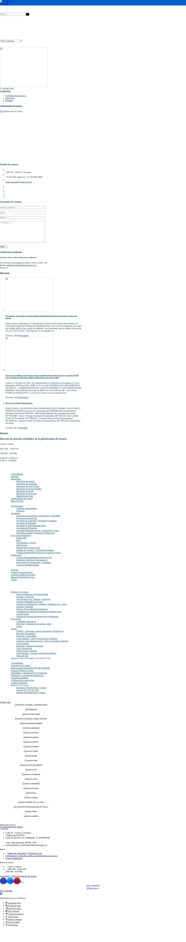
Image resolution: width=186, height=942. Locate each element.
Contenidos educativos (26, 621)
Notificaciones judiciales (26, 651)
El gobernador (17, 506)
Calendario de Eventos (20, 665)
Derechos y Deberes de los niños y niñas (33, 624)
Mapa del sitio (22, 656)
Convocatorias (22, 643)
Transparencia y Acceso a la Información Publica (15, 583)
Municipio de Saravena (26, 494)
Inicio (7, 469)
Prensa (8, 567)
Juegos (19, 626)
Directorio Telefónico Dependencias (19, 403)
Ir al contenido (6, 891)
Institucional (16, 555)
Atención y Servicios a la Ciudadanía (14, 588)
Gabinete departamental (26, 508)
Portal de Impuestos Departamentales (32, 594)
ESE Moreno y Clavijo (26, 543)
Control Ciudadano (19, 683)
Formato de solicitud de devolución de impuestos (37, 616)
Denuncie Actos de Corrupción (29, 646)
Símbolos (15, 476)
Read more (23, 335)
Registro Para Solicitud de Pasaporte (32, 609)
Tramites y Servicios (19, 592)
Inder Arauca (22, 545)
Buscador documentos (25, 634)
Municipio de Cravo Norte (27, 486)
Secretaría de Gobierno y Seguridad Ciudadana (36, 521)
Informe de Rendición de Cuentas (30, 692)
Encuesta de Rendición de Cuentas (31, 688)
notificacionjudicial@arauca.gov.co (21, 265)
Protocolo (20, 511)
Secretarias (15, 513)
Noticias (14, 570)
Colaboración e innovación (22, 680)
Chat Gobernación (24, 648)
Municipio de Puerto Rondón (28, 489)
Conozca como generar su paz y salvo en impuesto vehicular (42, 641)
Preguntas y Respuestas (26, 636)
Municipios (16, 479)
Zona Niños (16, 619)
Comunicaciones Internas (22, 572)
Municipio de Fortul (24, 491)
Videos (14, 579)
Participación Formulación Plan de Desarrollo (30, 668)
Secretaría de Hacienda (26, 523)
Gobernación (11, 503)
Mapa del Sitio (17, 501)
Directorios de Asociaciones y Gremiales (33, 562)
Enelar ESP (21, 538)
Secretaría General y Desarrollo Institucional (35, 533)
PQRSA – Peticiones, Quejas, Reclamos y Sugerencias (39, 631)
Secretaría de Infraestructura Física (31, 525)
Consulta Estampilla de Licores (29, 602)
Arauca (8, 471)
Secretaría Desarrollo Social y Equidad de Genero (37, 530)
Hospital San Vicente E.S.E (28, 548)
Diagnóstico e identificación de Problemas (29, 673)
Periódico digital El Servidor (23, 575)
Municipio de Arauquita (26, 484)
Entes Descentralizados (21, 535)
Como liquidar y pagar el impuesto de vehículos (36, 638)
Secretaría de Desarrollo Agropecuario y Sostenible (38, 516)
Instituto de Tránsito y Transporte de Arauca (35, 550)
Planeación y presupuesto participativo (27, 675)
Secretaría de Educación (26, 518)
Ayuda (14, 629)
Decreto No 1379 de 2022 (27, 690)
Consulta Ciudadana (19, 678)
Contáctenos (5, 91)
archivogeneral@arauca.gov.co (18, 182)
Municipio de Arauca (25, 481)
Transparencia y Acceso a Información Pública (36, 653)
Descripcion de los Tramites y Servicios (33, 599)
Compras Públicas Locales (22, 670)
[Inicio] (5, 702)
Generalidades (17, 474)
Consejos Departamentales (27, 565)
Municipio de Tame (24, 496)
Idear (18, 540)
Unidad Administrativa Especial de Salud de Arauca (38, 552)
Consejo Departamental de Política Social (34, 557)
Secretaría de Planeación (26, 528)
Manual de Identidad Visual (23, 577)
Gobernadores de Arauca (21, 498)
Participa (9, 661)
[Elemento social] (1, 9)
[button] (1, 893)
